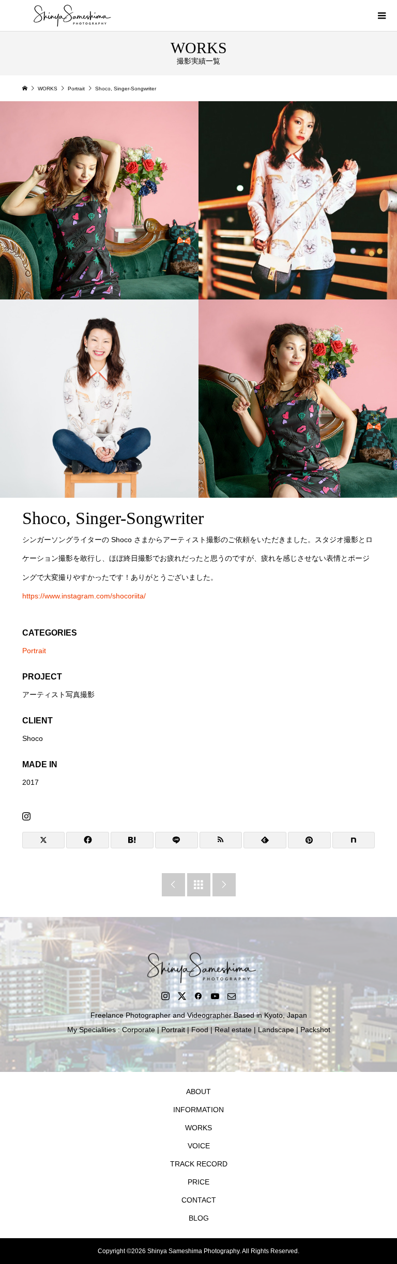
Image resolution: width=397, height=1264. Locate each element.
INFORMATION (198, 1109)
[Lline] (176, 840)
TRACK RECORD (198, 1164)
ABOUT (198, 1091)
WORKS (198, 1128)
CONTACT (198, 1200)
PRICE (198, 1182)
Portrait (34, 650)
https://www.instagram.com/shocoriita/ (84, 596)
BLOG (199, 1218)
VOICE (199, 1146)
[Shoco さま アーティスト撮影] (99, 200)
